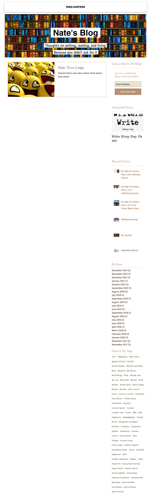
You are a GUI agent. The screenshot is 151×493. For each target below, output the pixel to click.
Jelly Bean (116, 482)
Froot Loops (117, 445)
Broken (115, 384)
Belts (114, 370)
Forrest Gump (126, 440)
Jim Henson (117, 487)
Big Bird (121, 370)
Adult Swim (134, 356)
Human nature (131, 468)
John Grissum (118, 491)
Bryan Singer (138, 384)
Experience (136, 426)
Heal (124, 454)
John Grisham (130, 487)
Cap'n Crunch (133, 389)
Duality (140, 417)
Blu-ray (115, 380)
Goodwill (140, 449)
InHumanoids (137, 477)
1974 (114, 356)
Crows (128, 412)
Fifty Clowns (125, 435)
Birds (126, 375)
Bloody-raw (135, 375)
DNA (135, 412)
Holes (140, 459)
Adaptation (122, 356)
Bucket (115, 389)
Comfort (127, 403)
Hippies (133, 459)
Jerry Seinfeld (128, 482)
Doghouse (116, 417)
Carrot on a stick (126, 394)
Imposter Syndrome (120, 477)
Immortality (132, 473)
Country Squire (118, 408)
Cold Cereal (116, 403)
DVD (140, 412)
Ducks (114, 421)
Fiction (115, 435)
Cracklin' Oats (118, 412)
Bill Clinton (131, 370)
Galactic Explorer (131, 445)
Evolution (125, 426)
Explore (115, 431)
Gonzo (131, 449)
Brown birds (125, 384)
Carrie (114, 394)
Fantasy (134, 431)
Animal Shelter (118, 366)
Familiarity (125, 431)
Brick (141, 380)
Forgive (115, 440)
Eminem (115, 426)
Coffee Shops (130, 398)
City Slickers (117, 398)
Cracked (130, 408)
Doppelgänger (129, 417)
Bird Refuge (117, 375)
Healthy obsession (120, 459)
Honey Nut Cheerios (131, 463)
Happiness (116, 454)
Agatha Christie (118, 361)
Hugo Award (117, 468)
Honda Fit (116, 463)
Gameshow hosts (119, 449)
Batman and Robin (135, 366)
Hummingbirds (118, 473)
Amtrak (130, 361)
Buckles (123, 389)
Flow (135, 435)
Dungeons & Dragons (128, 421)
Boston (134, 380)
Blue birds (124, 380)
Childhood (139, 394)
